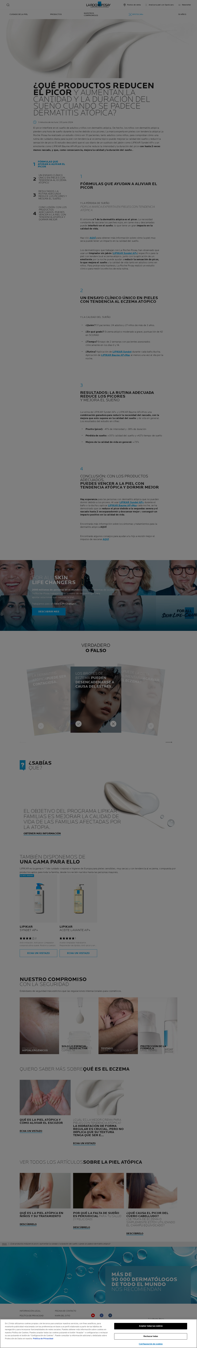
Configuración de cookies (151, 1344)
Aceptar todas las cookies (151, 1326)
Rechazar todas (150, 1336)
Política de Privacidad (43, 1338)
